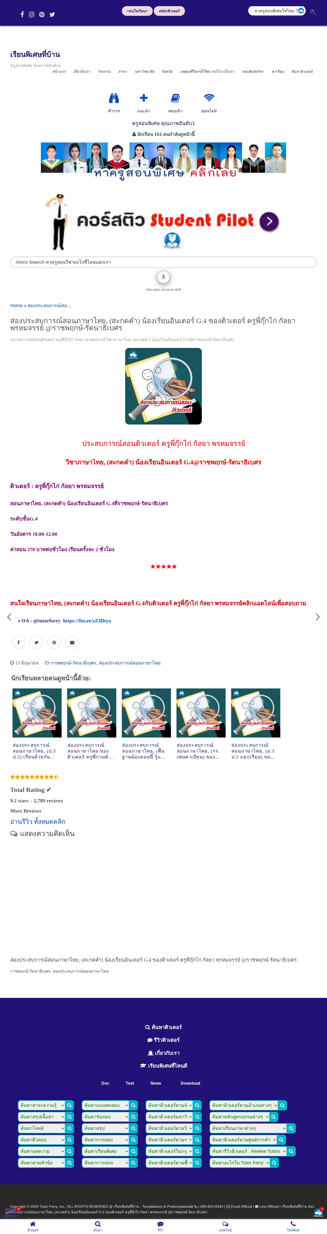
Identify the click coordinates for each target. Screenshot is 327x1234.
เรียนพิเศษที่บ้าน (35, 54)
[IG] (31, 14)
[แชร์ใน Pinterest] (54, 642)
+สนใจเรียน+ (137, 11)
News (155, 1083)
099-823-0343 (211, 1206)
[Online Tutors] (209, 98)
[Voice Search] (163, 277)
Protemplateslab (180, 1206)
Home (16, 305)
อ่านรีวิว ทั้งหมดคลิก (37, 821)
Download (190, 1083)
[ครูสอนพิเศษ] (163, 183)
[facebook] (22, 14)
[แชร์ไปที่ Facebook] (18, 642)
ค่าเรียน (278, 71)
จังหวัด (167, 71)
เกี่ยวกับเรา (82, 71)
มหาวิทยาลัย (145, 71)
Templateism (152, 1206)
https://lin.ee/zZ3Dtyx (87, 620)
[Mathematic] (144, 98)
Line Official (269, 1206)
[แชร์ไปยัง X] (36, 642)
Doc (105, 1083)
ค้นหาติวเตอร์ (302, 71)
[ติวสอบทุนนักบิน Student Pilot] (163, 250)
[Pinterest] (41, 14)
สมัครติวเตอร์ (169, 11)
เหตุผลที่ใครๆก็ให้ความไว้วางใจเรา (207, 71)
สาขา (123, 71)
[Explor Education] (114, 98)
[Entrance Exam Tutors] (175, 98)
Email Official (241, 1206)
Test (130, 1083)
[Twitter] (52, 14)
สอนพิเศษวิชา (253, 71)
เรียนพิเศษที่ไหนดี (167, 1066)
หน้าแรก (59, 71)
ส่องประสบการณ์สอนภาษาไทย (58, 305)
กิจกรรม (104, 71)
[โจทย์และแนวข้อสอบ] (318, 1213)
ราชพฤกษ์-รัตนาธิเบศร (73, 663)
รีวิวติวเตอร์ (166, 1040)
